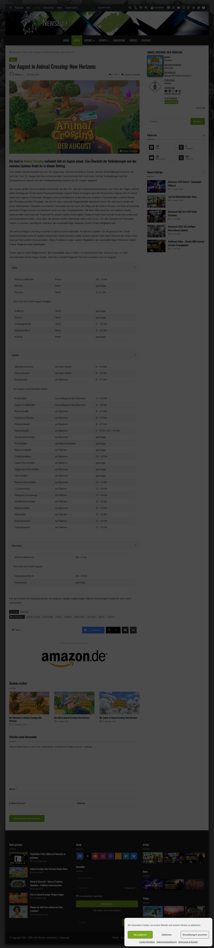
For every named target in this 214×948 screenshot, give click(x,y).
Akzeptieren (140, 934)
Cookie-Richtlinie (147, 942)
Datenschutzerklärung (167, 942)
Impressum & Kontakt (188, 942)
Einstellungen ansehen (195, 934)
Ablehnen (167, 934)
